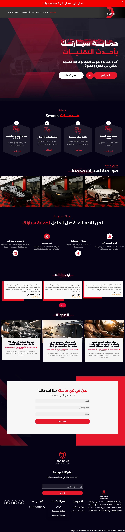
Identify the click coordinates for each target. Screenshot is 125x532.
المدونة (18, 12)
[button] (2, 191)
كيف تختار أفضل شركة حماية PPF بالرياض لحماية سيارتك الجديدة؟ (21, 343)
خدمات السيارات (92, 349)
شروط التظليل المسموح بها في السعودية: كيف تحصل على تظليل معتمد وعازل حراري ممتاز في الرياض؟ (62, 344)
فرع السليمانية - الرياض (78, 510)
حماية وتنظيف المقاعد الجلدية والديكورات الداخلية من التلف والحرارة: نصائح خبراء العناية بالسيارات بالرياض (104, 344)
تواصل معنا (62, 421)
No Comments (102, 350)
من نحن (45, 12)
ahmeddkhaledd (114, 349)
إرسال (62, 493)
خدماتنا (38, 12)
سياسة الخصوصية (58, 510)
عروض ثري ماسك (28, 12)
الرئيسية (53, 12)
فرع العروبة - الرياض (78, 506)
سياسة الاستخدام (58, 515)
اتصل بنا (10, 12)
